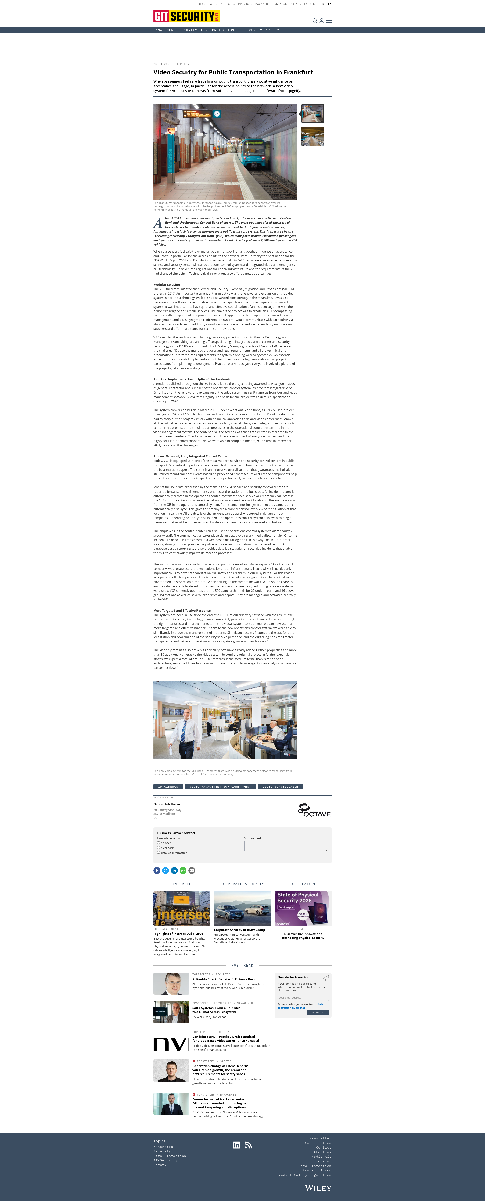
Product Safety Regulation (304, 1175)
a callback (167, 848)
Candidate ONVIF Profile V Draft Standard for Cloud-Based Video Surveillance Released (225, 1039)
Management (164, 30)
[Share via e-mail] (191, 870)
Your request (252, 838)
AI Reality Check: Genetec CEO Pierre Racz (223, 979)
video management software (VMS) (220, 786)
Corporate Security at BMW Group (239, 930)
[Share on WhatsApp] (183, 870)
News (202, 3)
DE (324, 3)
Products (245, 3)
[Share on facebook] (156, 870)
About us (323, 1152)
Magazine (262, 3)
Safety (272, 30)
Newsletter (321, 1138)
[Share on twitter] (165, 870)
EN (330, 3)
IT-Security (250, 30)
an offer (166, 843)
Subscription (318, 1143)
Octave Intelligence (167, 804)
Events (309, 3)
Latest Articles (221, 3)
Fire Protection (217, 30)
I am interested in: (169, 838)
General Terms (317, 1170)
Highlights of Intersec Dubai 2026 (178, 934)
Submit (318, 1012)
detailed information (174, 853)
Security (188, 30)
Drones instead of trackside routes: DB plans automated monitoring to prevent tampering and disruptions (219, 1103)
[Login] (321, 21)
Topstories (185, 64)
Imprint (324, 1161)
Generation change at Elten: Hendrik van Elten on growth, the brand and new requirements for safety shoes (220, 1070)
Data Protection (315, 1166)
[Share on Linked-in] (174, 870)
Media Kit (321, 1156)
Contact (324, 1147)
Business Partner (287, 3)
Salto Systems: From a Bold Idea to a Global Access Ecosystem (216, 1010)
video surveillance (280, 786)
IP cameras (168, 786)
